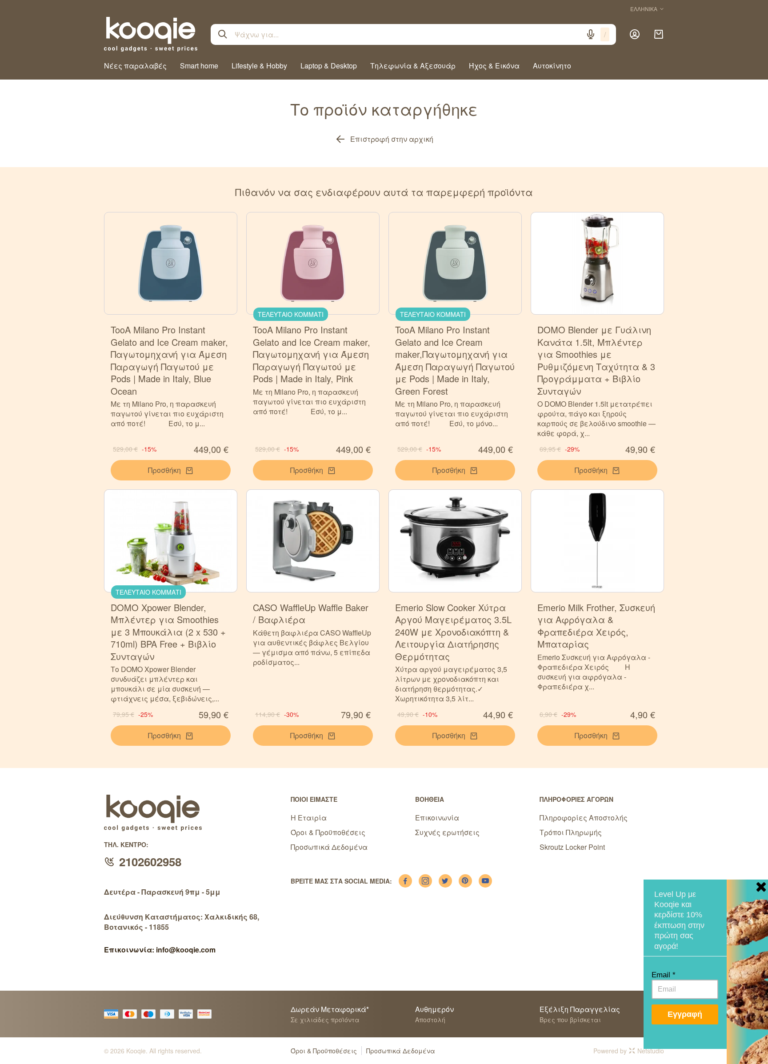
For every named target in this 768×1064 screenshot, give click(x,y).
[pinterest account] (465, 881)
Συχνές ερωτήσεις (447, 832)
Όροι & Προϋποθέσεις (328, 832)
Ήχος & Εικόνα (494, 65)
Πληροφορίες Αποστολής (584, 817)
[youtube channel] (485, 881)
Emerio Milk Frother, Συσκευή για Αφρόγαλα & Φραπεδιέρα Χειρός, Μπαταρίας (596, 626)
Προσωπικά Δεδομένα (329, 847)
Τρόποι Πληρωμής (571, 832)
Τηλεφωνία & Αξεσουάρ (413, 65)
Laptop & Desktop (328, 65)
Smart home (199, 65)
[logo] (150, 34)
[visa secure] (188, 1014)
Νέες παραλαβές (135, 65)
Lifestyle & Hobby (259, 65)
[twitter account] (445, 881)
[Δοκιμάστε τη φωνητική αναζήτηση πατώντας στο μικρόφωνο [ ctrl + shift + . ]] (590, 34)
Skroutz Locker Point (572, 847)
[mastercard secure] (206, 1014)
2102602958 (150, 861)
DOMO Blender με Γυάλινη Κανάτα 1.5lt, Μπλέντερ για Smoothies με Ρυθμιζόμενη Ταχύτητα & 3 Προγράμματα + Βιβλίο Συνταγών (596, 360)
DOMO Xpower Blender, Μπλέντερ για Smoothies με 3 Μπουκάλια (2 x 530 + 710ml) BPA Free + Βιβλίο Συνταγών (168, 632)
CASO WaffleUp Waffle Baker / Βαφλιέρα (310, 613)
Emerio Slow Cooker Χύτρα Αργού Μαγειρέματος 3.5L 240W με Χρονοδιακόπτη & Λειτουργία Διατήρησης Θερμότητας (453, 632)
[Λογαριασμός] (634, 34)
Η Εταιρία (309, 817)
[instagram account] (425, 881)
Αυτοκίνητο (552, 65)
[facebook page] (405, 881)
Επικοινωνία (437, 817)
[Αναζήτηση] (222, 34)
